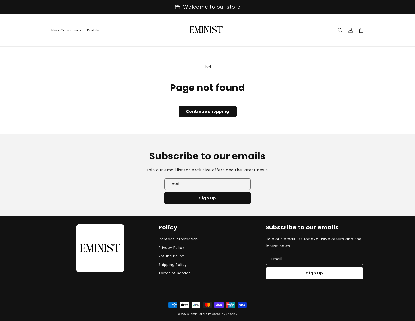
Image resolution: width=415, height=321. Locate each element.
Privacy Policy (171, 247)
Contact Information (178, 239)
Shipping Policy (173, 264)
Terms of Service (175, 273)
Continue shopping (207, 111)
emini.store (198, 314)
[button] (340, 30)
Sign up (207, 198)
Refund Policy (171, 256)
